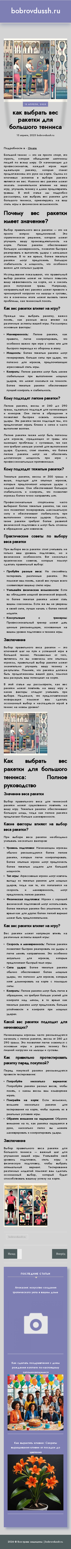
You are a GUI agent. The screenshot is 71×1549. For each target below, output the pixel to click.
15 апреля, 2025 (35, 104)
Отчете (32, 148)
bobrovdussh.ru (35, 11)
